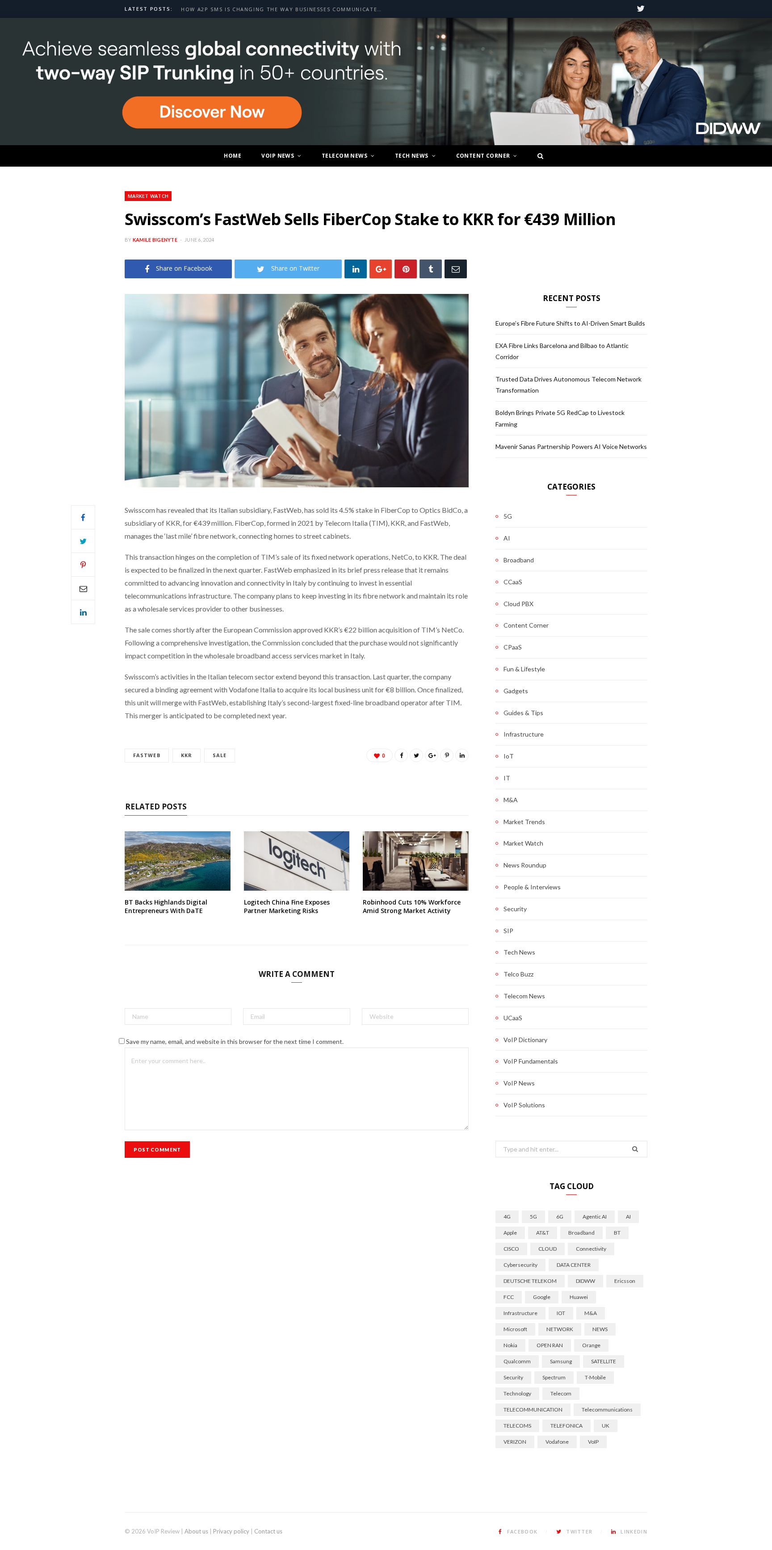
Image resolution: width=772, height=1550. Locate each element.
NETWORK (559, 1329)
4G (507, 1216)
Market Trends (524, 821)
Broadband (518, 560)
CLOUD (547, 1248)
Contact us (268, 1531)
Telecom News (344, 155)
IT (506, 778)
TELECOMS (517, 1425)
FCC (508, 1297)
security (513, 1377)
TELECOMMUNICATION (532, 1409)
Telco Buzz (518, 974)
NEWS (600, 1329)
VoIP (593, 1441)
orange (591, 1345)
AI (506, 538)
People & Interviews (532, 887)
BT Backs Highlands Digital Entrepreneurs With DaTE (166, 906)
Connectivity (591, 1248)
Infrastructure (523, 734)
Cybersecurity (520, 1264)
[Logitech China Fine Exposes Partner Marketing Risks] (297, 861)
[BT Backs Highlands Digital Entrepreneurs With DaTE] (178, 861)
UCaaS (512, 1018)
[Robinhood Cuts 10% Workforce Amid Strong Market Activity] (416, 861)
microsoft (515, 1329)
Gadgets (515, 691)
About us (196, 1531)
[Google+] (380, 269)
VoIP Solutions (524, 1105)
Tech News (411, 155)
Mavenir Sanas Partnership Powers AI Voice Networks (571, 446)
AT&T (542, 1232)
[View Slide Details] (386, 82)
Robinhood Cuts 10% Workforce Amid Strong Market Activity (411, 906)
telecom (560, 1393)
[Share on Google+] (431, 755)
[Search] (538, 156)
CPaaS (512, 647)
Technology (517, 1393)
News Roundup (524, 865)
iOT (561, 1313)
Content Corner (483, 155)
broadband (581, 1232)
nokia (510, 1345)
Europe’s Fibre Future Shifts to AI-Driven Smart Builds (273, 9)
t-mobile (595, 1377)
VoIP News (277, 155)
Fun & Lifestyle (524, 669)
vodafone (557, 1441)
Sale (220, 755)
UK (605, 1425)
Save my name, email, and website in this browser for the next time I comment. (235, 1041)
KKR (186, 755)
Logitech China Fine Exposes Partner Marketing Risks (287, 906)
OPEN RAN (550, 1345)
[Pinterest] (405, 269)
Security (515, 909)
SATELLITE (603, 1361)
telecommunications (607, 1409)
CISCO (511, 1248)
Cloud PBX (518, 603)
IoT (508, 756)
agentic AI (595, 1216)
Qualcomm (517, 1361)
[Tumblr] (431, 269)
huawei (579, 1297)
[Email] (456, 269)
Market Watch (148, 196)
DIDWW (585, 1281)
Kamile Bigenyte (155, 240)
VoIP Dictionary (525, 1039)
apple (510, 1232)
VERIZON (514, 1441)
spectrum (554, 1377)
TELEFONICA (566, 1425)
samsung (561, 1361)
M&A (510, 800)
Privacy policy (231, 1531)
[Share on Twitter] (83, 541)
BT (617, 1232)
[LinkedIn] (355, 269)
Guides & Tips (523, 712)
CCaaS (512, 582)
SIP (508, 930)
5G (507, 516)
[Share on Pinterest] (446, 755)
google (541, 1297)
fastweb (146, 755)
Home (232, 155)
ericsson (624, 1281)
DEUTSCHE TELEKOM (530, 1281)
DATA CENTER (574, 1264)
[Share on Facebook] (83, 517)
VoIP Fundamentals (530, 1061)
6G (559, 1216)
